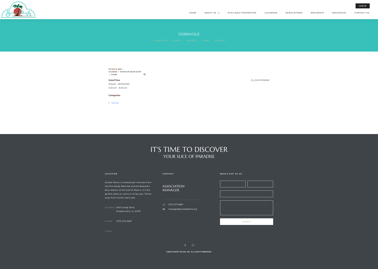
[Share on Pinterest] (140, 74)
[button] (363, 5)
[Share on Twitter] (124, 74)
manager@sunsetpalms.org (131, 231)
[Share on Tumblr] (132, 74)
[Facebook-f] (185, 245)
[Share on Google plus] (136, 74)
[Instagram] (193, 245)
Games (114, 72)
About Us (210, 13)
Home (192, 13)
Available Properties (242, 13)
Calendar (271, 13)
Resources (339, 13)
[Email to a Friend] (145, 74)
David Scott (135, 72)
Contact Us (362, 13)
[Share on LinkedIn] (128, 74)
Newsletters (294, 13)
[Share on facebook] (120, 74)
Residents (317, 13)
